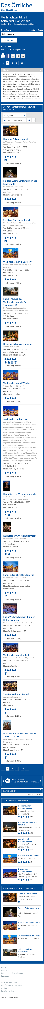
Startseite (5, 49)
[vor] (27, 63)
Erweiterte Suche (36, 30)
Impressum (6, 976)
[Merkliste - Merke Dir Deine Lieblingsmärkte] (23, 56)
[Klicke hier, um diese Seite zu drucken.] (18, 56)
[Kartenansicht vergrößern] (41, 790)
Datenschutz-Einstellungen (12, 973)
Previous (3, 781)
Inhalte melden (7, 991)
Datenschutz (6, 970)
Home (3, 967)
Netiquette (5, 988)
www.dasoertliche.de (9, 982)
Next (40, 781)
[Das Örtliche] (17, 4)
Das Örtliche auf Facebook (12, 985)
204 (22, 63)
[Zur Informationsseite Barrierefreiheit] (3, 56)
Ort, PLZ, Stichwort (12, 30)
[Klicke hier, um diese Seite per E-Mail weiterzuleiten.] (13, 56)
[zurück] (3, 63)
